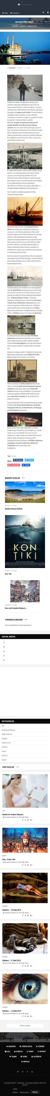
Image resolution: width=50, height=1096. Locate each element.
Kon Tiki (8, 574)
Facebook (19, 460)
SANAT (4, 751)
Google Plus (15, 465)
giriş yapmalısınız (25, 625)
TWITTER (4, 646)
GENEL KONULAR (7, 734)
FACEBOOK (4, 642)
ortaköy (14, 456)
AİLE (3, 726)
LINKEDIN (4, 660)
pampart (25, 1085)
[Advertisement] (25, 691)
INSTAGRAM (4, 655)
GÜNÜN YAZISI (6, 743)
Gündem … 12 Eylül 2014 (11, 1011)
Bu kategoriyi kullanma (8, 730)
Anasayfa (15, 26)
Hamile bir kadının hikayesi (12, 814)
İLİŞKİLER (4, 747)
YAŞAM (4, 760)
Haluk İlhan (12, 68)
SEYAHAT (22, 26)
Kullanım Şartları (24, 1092)
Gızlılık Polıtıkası (15, 1089)
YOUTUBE (4, 651)
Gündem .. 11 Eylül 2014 (11, 960)
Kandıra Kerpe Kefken (13, 509)
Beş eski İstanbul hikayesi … (16, 608)
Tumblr (27, 465)
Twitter (30, 460)
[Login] (48, 12)
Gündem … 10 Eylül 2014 (11, 910)
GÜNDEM (4, 738)
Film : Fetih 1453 (8, 859)
